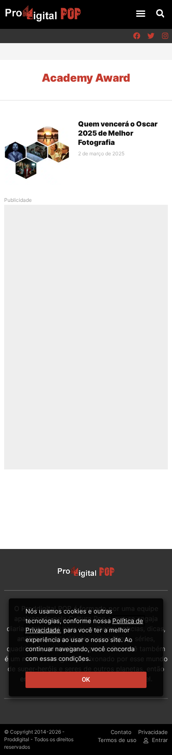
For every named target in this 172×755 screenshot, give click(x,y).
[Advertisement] (86, 336)
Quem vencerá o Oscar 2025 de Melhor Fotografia (117, 133)
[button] (140, 13)
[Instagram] (165, 36)
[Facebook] (136, 36)
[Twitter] (151, 36)
